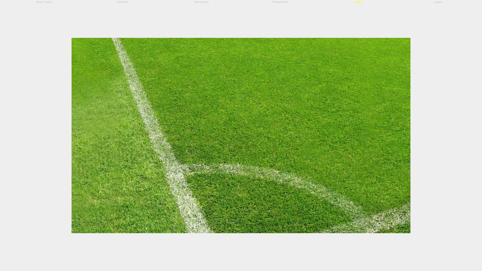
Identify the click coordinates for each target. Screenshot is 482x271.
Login (438, 1)
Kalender (123, 1)
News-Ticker (44, 1)
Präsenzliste (280, 1)
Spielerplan (201, 1)
